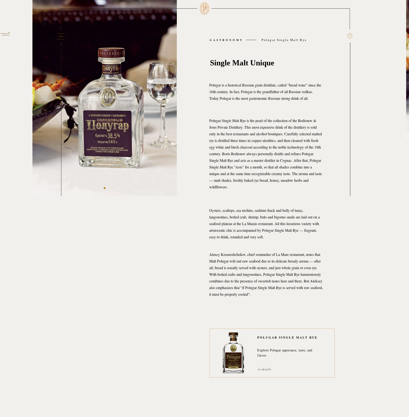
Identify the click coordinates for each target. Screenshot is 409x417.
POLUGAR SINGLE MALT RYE (287, 337)
